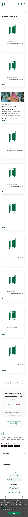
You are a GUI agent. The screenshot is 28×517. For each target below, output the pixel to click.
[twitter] (12, 492)
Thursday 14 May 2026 (11, 255)
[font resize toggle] (14, 475)
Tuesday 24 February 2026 (12, 363)
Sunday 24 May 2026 (11, 220)
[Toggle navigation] (24, 4)
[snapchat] (19, 492)
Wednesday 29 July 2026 (7, 104)
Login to (12, 423)
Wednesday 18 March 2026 (12, 327)
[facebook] (16, 492)
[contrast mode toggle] (10, 475)
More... (4, 49)
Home (5, 11)
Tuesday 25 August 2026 (11, 41)
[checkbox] (10, 404)
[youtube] (9, 492)
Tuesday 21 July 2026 (11, 148)
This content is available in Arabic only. (15, 43)
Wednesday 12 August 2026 (12, 77)
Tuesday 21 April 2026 (11, 291)
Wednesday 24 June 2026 (12, 184)
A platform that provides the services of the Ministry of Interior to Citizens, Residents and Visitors (12, 439)
